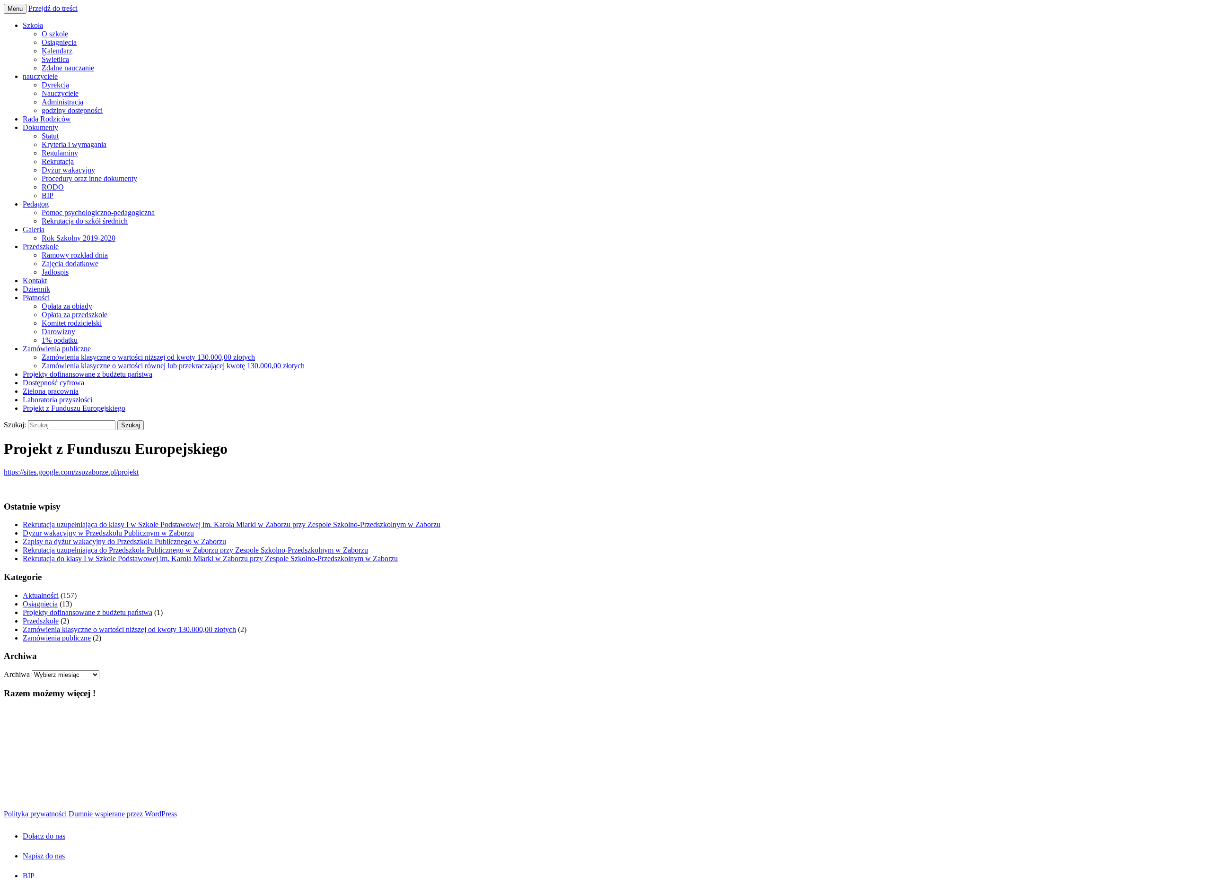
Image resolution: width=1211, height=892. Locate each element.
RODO (53, 187)
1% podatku (60, 340)
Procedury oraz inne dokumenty (89, 178)
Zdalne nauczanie (68, 68)
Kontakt (35, 281)
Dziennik (36, 289)
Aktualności (41, 595)
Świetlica (55, 59)
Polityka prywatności (35, 814)
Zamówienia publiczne (57, 349)
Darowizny (58, 332)
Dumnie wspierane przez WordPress (123, 814)
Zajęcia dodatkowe (70, 264)
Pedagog (36, 204)
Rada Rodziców (47, 119)
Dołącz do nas (44, 836)
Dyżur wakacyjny (68, 170)
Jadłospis (55, 272)
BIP (47, 195)
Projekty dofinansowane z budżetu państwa (87, 374)
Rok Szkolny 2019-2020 (78, 238)
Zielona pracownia (51, 391)
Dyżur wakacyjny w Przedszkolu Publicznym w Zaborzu (108, 533)
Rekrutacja (58, 161)
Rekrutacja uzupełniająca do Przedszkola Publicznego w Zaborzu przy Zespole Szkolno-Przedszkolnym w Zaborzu (195, 550)
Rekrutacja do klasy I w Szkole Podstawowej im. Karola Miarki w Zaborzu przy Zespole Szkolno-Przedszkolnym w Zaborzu (210, 558)
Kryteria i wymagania (74, 144)
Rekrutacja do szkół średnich (85, 221)
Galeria (33, 229)
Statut (50, 136)
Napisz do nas (44, 856)
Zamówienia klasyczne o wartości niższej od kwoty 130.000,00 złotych (148, 357)
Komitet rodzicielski (72, 323)
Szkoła (33, 25)
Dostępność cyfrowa (53, 383)
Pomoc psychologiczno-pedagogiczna (98, 212)
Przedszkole (41, 246)
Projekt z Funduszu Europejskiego (74, 408)
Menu (15, 8)
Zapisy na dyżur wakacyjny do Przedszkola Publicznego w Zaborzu (124, 541)
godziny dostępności (72, 110)
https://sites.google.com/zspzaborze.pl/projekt (71, 472)
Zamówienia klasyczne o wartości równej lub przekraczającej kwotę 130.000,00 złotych (173, 366)
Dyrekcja (55, 85)
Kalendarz (57, 51)
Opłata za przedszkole (74, 315)
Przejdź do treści (53, 8)
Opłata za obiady (67, 306)
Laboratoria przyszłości (57, 400)
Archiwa (17, 674)
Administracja (62, 102)
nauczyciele (40, 76)
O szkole (55, 34)
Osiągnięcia (59, 42)
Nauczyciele (60, 93)
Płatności (36, 298)
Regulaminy (60, 153)
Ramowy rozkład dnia (75, 255)
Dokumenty (40, 127)
